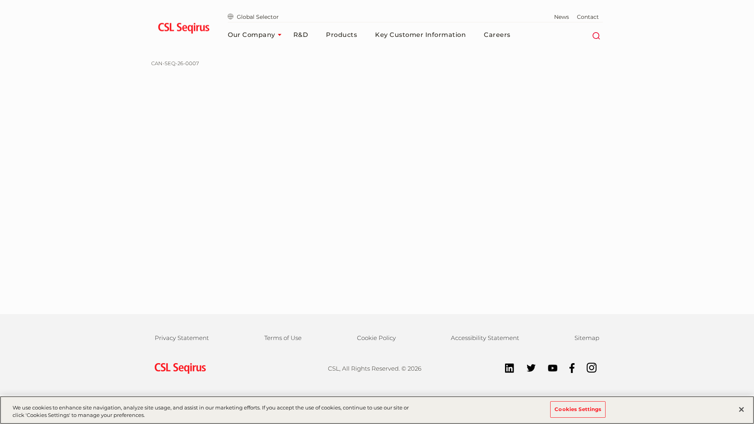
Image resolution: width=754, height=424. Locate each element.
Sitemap (587, 338)
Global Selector (258, 16)
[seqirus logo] (183, 29)
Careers (497, 34)
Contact (588, 16)
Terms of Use (283, 338)
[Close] (741, 409)
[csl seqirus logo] (178, 367)
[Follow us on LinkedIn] (505, 367)
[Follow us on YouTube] (549, 367)
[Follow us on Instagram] (588, 367)
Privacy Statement (182, 338)
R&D (300, 34)
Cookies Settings (578, 409)
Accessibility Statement (485, 338)
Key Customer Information (420, 34)
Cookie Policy (376, 338)
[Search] (596, 35)
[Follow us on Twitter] (527, 367)
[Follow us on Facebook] (568, 367)
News (561, 16)
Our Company (251, 34)
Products (341, 34)
